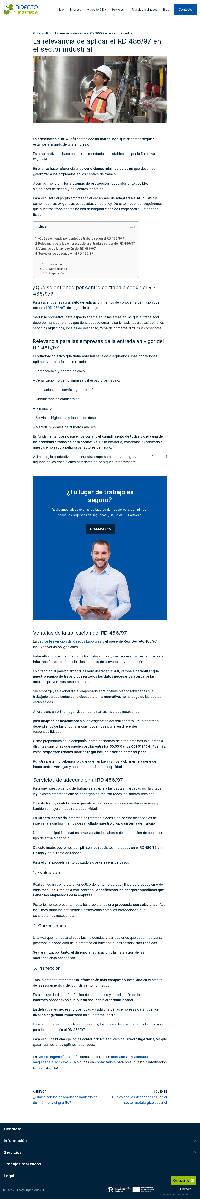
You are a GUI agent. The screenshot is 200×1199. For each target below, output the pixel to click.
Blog (166, 9)
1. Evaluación (53, 264)
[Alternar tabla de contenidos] (130, 227)
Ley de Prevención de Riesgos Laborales (69, 641)
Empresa (75, 9)
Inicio (60, 9)
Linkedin (185, 1189)
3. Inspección (55, 273)
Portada (38, 33)
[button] (105, 9)
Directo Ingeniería (52, 1057)
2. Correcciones (56, 268)
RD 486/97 (56, 308)
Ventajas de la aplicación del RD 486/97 (67, 248)
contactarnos (105, 1062)
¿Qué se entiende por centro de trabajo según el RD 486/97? (81, 238)
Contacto (185, 9)
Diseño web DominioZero (175, 1194)
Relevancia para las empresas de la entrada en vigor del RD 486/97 (86, 243)
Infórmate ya (100, 528)
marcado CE (120, 1057)
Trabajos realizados (145, 9)
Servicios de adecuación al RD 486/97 (65, 253)
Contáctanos (181, 1180)
